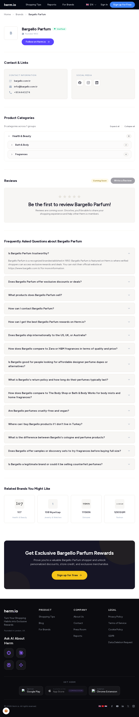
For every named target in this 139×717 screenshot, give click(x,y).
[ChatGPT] (9, 653)
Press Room (80, 629)
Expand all (115, 126)
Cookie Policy (115, 629)
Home (7, 14)
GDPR (111, 636)
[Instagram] (88, 82)
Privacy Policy (115, 616)
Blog (41, 623)
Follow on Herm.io (36, 41)
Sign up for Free (122, 4)
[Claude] (21, 653)
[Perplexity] (9, 665)
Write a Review (123, 180)
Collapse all (129, 126)
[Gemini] (21, 665)
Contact (78, 623)
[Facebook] (79, 82)
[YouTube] (117, 706)
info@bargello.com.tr (25, 86)
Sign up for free (67, 575)
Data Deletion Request (120, 642)
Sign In (104, 4)
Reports (51, 4)
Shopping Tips (33, 4)
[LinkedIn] (96, 82)
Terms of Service (117, 623)
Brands (19, 14)
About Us (79, 616)
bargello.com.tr (22, 80)
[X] (128, 706)
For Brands (68, 4)
